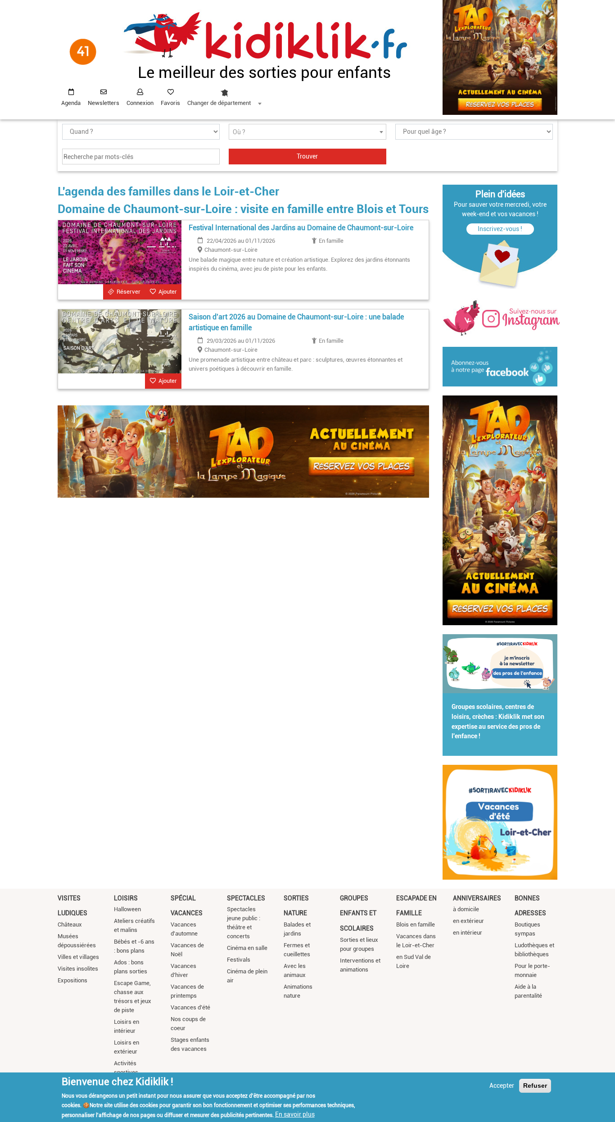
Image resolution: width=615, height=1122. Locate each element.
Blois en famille (415, 924)
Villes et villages (78, 957)
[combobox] (224, 95)
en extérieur (468, 921)
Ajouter (167, 291)
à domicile (466, 909)
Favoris (170, 103)
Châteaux (70, 924)
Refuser (535, 1085)
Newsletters (103, 103)
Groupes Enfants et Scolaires (358, 913)
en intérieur (467, 932)
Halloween (127, 909)
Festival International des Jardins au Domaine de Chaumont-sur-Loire (301, 227)
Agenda (71, 103)
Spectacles (246, 898)
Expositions (72, 980)
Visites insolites (78, 968)
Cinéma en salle (247, 948)
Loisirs (126, 898)
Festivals (238, 959)
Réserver (128, 291)
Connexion (140, 103)
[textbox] (307, 132)
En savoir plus (295, 1114)
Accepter (501, 1085)
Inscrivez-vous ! (500, 228)
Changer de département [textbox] (219, 103)
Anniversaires (477, 898)
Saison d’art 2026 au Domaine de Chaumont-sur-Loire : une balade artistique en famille (296, 322)
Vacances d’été (190, 1007)
